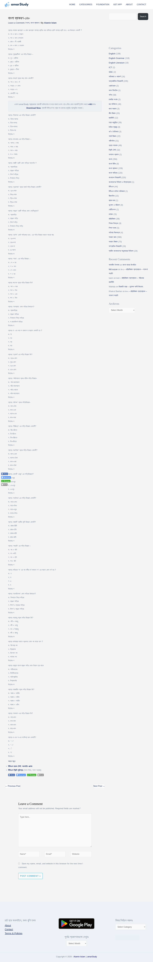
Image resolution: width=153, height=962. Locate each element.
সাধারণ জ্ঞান (112, 237)
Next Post (99, 786)
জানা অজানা (112, 109)
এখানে (90, 104)
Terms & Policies (13, 933)
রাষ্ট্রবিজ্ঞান (112, 219)
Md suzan (113, 269)
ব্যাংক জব (112, 200)
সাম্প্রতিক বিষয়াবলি (115, 246)
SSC (111, 72)
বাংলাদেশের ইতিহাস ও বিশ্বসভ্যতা (120, 182)
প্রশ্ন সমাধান (113, 145)
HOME (72, 4)
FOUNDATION (102, 4)
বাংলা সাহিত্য (113, 173)
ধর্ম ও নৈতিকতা (113, 131)
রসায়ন (111, 214)
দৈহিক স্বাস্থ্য (113, 127)
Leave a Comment (16, 23)
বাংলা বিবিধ (112, 164)
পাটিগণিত (112, 141)
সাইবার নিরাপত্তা (114, 232)
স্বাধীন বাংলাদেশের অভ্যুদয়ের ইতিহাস (121, 251)
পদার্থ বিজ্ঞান (112, 136)
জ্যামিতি (111, 118)
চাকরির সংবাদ (113, 99)
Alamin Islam (79, 957)
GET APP (117, 4)
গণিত (110, 95)
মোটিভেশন (112, 209)
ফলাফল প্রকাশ (114, 154)
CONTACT (141, 4)
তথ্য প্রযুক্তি (113, 122)
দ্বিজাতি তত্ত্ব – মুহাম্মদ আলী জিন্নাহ (131, 286)
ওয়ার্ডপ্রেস (112, 86)
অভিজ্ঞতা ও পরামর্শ (115, 76)
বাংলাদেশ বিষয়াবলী (115, 177)
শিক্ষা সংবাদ (112, 228)
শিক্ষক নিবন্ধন (113, 223)
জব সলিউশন (113, 104)
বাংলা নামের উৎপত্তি (129, 265)
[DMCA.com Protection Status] (127, 938)
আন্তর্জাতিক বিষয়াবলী (116, 81)
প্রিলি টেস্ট (112, 150)
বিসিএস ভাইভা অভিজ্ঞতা (117, 191)
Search (143, 16)
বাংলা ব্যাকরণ (35, 23)
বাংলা (27, 23)
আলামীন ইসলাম (114, 265)
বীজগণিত (112, 196)
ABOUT (129, 4)
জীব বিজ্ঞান (112, 113)
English (112, 54)
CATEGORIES (85, 4)
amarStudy (92, 957)
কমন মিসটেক (113, 90)
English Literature (116, 63)
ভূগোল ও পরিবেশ (114, 205)
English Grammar (116, 58)
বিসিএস (111, 186)
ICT (110, 67)
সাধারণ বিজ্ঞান (113, 242)
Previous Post (12, 786)
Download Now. (33, 108)
